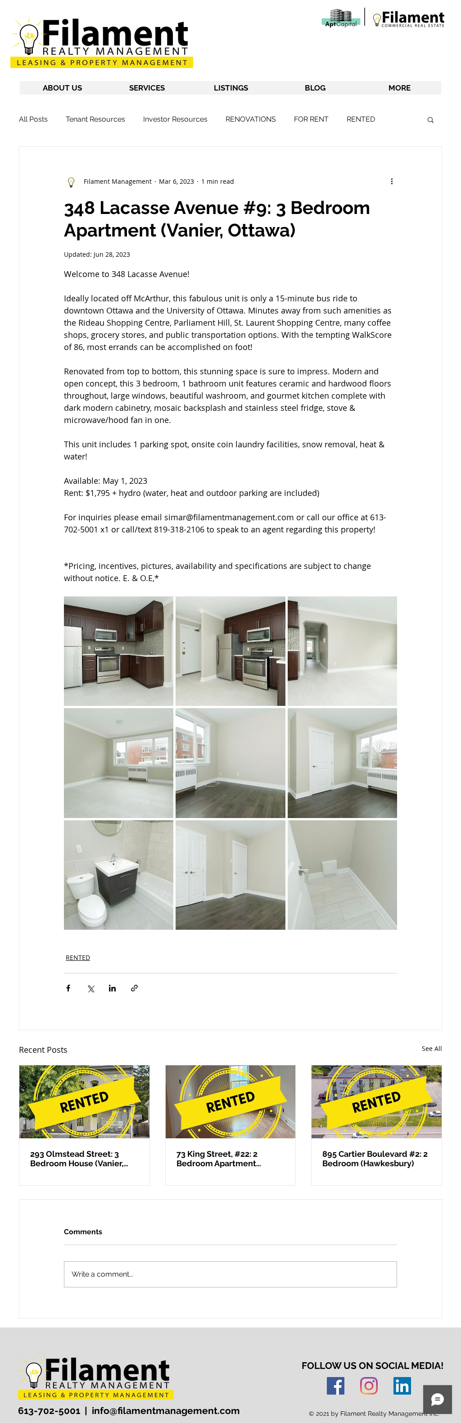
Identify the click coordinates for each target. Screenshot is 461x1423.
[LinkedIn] (402, 1386)
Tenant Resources (95, 119)
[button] (430, 119)
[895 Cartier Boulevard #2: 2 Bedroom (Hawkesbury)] (377, 1101)
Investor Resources (175, 119)
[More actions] (391, 181)
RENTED (361, 119)
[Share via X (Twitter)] (90, 988)
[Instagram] (369, 1386)
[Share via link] (134, 988)
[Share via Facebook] (68, 988)
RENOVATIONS (251, 119)
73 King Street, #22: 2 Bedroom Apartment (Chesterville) (217, 1158)
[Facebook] (335, 1386)
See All (432, 1048)
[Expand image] (118, 651)
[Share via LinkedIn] (112, 988)
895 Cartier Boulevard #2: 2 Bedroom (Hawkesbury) (375, 1158)
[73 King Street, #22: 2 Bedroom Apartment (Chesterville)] (231, 1101)
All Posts (33, 119)
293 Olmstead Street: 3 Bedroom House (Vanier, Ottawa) (76, 1158)
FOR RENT (311, 119)
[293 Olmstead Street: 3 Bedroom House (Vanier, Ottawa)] (84, 1101)
